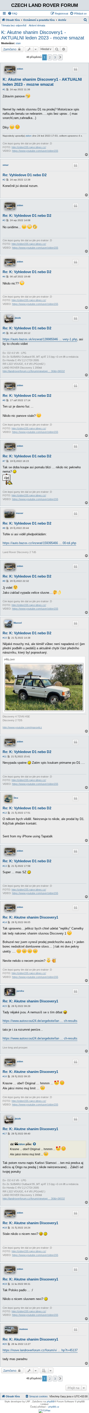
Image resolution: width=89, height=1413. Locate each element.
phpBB (50, 1401)
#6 (4, 400)
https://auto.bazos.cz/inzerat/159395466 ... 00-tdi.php (39, 543)
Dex (16, 798)
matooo (23, 1329)
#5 (4, 333)
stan (18, 43)
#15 (5, 1006)
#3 (4, 220)
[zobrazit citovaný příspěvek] (35, 1144)
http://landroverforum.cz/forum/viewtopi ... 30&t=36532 (34, 371)
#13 (5, 866)
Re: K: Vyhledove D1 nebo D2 (27, 215)
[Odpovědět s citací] (75, 69)
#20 (5, 1344)
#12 (5, 812)
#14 (5, 922)
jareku (20, 991)
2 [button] (50, 57)
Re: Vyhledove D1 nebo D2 (25, 175)
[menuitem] (12, 13)
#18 (5, 1227)
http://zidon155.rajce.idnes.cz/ (29, 147)
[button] (60, 57)
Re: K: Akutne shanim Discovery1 (30, 917)
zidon (20, 68)
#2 (4, 179)
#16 (5, 1076)
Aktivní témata (37, 25)
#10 (5, 637)
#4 (4, 276)
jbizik (18, 318)
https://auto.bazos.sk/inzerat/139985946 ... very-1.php (40, 339)
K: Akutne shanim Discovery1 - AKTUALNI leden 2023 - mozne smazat (42, 35)
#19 (5, 1284)
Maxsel (18, 622)
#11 (5, 756)
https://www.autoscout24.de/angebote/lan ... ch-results (40, 1021)
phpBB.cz (53, 1406)
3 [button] (55, 57)
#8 (4, 528)
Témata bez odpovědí (13, 25)
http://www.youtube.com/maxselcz (22, 727)
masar (19, 513)
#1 (4, 89)
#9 (4, 581)
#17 (5, 1133)
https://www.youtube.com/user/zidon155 (35, 150)
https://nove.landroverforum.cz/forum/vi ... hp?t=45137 (40, 1350)
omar (6, 165)
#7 (4, 461)
